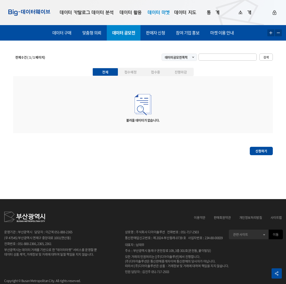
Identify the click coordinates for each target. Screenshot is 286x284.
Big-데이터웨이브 (29, 12)
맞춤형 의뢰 (91, 33)
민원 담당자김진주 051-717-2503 (147, 271)
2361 (48, 243)
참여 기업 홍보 (187, 33)
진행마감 (181, 71)
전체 (105, 71)
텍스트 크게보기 (270, 32)
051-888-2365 (63, 232)
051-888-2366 (27, 243)
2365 (40, 243)
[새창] (24, 217)
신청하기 (261, 151)
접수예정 (130, 71)
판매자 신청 (155, 33)
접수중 (155, 71)
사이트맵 (276, 217)
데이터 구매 (61, 33)
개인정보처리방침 (250, 217)
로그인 (274, 12)
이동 (275, 234)
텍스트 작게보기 (278, 32)
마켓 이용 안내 (222, 33)
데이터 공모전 (123, 33)
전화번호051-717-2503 (183, 232)
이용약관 (199, 217)
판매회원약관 (222, 217)
